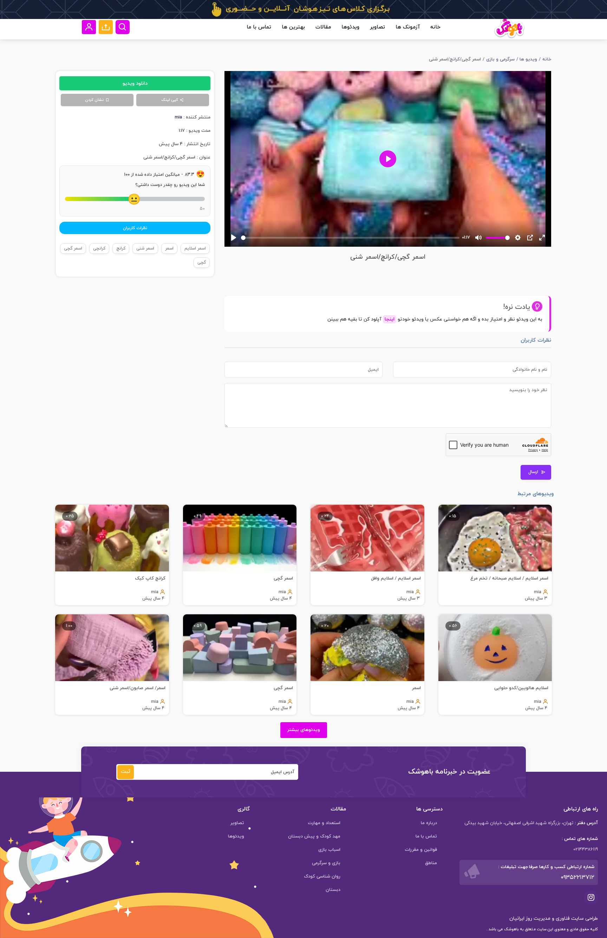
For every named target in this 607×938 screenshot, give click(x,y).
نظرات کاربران (135, 228)
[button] (106, 27)
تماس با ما (259, 27)
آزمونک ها (408, 27)
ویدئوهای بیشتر (303, 730)
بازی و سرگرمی (326, 863)
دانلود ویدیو (135, 83)
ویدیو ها (528, 59)
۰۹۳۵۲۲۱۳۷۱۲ (577, 877)
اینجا (389, 319)
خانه (435, 27)
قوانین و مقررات (421, 850)
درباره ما (429, 823)
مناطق (431, 863)
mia (178, 117)
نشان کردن (94, 100)
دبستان (333, 890)
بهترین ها (293, 27)
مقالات (323, 27)
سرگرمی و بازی (500, 59)
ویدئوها (350, 27)
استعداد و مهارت (324, 823)
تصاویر (377, 27)
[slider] (350, 237)
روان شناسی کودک (322, 876)
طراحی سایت (584, 918)
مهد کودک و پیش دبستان (314, 836)
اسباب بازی (329, 850)
